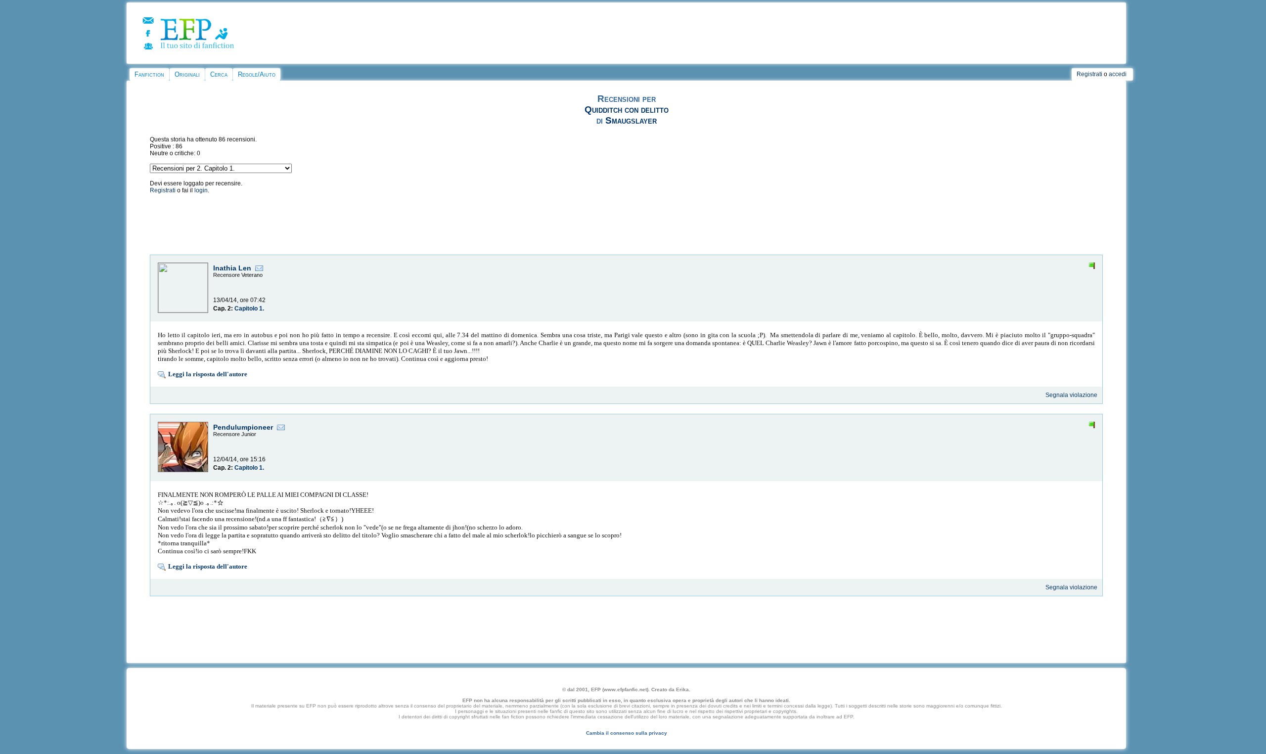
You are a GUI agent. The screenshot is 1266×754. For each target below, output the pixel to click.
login (201, 190)
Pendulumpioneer (243, 427)
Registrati (1089, 74)
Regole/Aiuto (256, 74)
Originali (187, 74)
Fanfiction (149, 74)
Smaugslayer (631, 120)
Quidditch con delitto (627, 109)
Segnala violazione (1071, 395)
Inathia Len (232, 268)
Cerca (218, 74)
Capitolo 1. (249, 308)
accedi (1118, 74)
